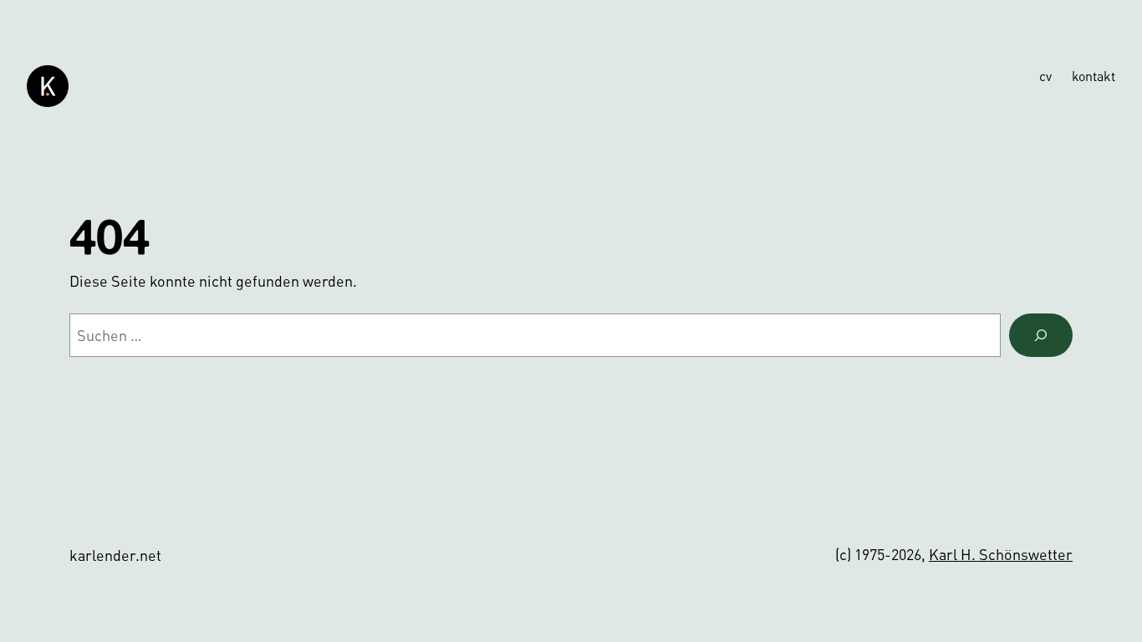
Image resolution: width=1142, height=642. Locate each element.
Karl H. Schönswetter (1001, 553)
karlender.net (115, 554)
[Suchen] (1041, 335)
